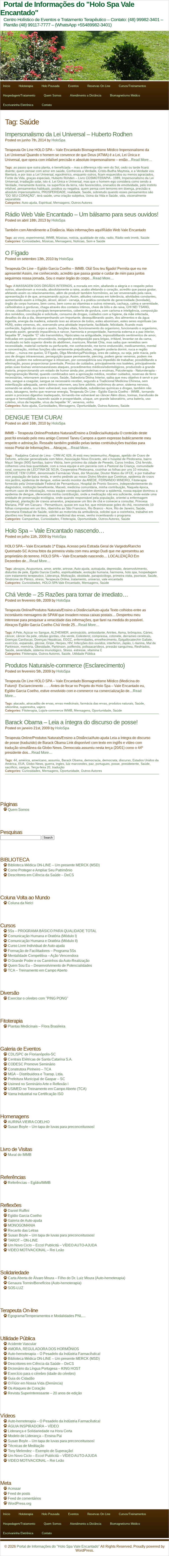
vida (122, 195)
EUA (21, 763)
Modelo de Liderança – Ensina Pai (35, 1436)
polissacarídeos (93, 646)
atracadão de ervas (39, 703)
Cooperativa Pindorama (77, 469)
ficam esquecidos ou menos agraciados (125, 174)
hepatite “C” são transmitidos (43, 335)
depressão (114, 568)
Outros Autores (81, 202)
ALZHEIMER (59, 632)
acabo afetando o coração (99, 289)
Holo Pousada (50, 86)
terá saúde (44, 195)
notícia (73, 237)
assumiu (54, 760)
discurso (125, 760)
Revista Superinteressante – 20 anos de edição (45, 1393)
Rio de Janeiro (124, 508)
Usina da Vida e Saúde (102, 195)
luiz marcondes (76, 763)
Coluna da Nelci (20, 903)
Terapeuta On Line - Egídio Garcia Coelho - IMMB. (105, 391)
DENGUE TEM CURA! (33, 417)
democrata (109, 760)
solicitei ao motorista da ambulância (73, 512)
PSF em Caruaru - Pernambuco (40, 504)
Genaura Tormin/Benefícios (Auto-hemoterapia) (44, 1283)
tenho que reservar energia (49, 391)
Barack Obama (72, 760)
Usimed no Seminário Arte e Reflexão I (38, 1084)
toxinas (132, 395)
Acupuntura (34, 568)
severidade (23, 650)
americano (39, 760)
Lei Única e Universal (67, 181)
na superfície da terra (62, 185)
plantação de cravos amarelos (42, 501)
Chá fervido (144, 462)
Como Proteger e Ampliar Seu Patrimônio (40, 870)
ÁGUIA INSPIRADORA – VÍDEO (33, 1426)
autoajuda (98, 568)
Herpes (61, 643)
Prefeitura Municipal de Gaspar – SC (36, 1079)
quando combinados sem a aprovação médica (72, 374)
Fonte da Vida (15, 178)
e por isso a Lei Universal (35, 174)
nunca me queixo (31, 353)
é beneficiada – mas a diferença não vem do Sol (85, 167)
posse (115, 763)
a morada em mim (86, 286)
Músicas (61, 237)
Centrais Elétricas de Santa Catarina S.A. (40, 1059)
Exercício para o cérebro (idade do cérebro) (41, 1373)
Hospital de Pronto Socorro (99, 483)
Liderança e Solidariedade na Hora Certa (40, 1431)
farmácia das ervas (93, 703)
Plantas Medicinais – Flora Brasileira (36, 1026)
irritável (116, 338)
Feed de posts (19, 1493)
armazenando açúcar (54, 296)
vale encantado (112, 579)
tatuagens (21, 391)
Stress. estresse (74, 650)
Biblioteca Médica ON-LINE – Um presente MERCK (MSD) (54, 865)
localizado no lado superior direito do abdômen (37, 342)
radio (110, 237)
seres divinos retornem (55, 384)
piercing (97, 356)
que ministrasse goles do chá (111, 504)
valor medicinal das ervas (67, 515)
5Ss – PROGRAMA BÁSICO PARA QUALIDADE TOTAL (52, 931)
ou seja (126, 353)
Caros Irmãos (124, 462)
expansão (26, 643)
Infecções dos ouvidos (89, 643)
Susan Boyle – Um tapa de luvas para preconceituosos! (51, 1127)
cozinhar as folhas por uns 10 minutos (121, 469)
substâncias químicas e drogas (110, 388)
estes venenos (25, 324)
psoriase (140, 575)
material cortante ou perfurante (46, 345)
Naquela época (137, 487)
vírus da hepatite (29, 402)
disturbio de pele (16, 572)
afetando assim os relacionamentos (30, 293)
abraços (19, 568)
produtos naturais (121, 703)
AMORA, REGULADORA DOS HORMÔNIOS (43, 1349)
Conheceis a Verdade (81, 171)
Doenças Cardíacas (19, 639)
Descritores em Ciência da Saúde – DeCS (41, 875)
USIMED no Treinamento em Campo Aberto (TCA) (47, 1089)
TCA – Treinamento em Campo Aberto (37, 970)
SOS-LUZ (15, 1288)
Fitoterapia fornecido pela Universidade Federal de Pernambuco (76, 481)
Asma (122, 632)
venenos (78, 402)
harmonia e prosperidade (88, 331)
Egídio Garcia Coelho (45, 572)
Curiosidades (31, 241)
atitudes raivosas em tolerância (102, 296)
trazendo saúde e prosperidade (59, 398)
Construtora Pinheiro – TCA (29, 1069)
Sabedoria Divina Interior (87, 377)
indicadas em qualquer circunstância (30, 338)
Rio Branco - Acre (100, 508)
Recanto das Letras (23, 1230)
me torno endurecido (108, 345)
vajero (41, 707)
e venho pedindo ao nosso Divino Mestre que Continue (88, 476)
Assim (74, 296)
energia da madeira (31, 321)
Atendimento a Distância (85, 95)
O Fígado (16, 252)
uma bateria (135, 398)
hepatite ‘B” (13, 335)
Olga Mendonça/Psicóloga (78, 353)
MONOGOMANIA (21, 1225)
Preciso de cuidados (79, 363)
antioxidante (96, 632)
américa (24, 760)
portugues (103, 763)
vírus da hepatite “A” (56, 402)
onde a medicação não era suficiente (106, 494)
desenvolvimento (135, 568)
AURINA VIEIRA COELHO (29, 1122)
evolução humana (95, 572)
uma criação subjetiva (69, 195)
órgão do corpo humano (22, 303)
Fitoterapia (68, 519)
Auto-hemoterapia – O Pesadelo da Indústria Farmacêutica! (54, 1354)
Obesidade (42, 646)
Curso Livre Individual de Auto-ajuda (36, 946)
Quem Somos (52, 95)
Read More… (141, 160)
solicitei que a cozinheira (117, 512)
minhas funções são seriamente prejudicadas (60, 349)
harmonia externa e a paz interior (131, 331)
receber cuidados (118, 374)
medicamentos (135, 345)
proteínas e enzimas (99, 370)
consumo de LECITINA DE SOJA (36, 469)
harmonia (116, 572)
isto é (46, 181)
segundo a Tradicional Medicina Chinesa (112, 381)
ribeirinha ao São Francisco (67, 508)
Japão (126, 643)
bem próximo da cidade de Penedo (88, 462)
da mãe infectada (136, 314)
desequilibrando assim (97, 317)
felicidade (116, 324)
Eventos (73, 86)
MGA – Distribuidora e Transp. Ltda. (35, 1074)
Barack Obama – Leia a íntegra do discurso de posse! (71, 722)
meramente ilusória (31, 185)
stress (39, 579)
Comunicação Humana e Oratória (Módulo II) (43, 941)
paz (91, 763)
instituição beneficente (38, 487)
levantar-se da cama (137, 338)
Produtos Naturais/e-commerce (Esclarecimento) (65, 665)
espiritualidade (71, 572)
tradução (58, 767)
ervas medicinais (67, 703)
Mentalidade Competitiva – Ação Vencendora (43, 955)
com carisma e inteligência (120, 310)
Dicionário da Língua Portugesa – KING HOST (44, 1368)
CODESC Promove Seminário (31, 1064)
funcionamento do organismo (99, 328)
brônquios (134, 632)
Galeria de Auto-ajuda (25, 1220)
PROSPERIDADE (54, 192)
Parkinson (59, 646)
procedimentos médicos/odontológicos (97, 367)
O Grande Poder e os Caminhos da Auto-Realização (49, 961)
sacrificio (11, 767)
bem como (47, 303)
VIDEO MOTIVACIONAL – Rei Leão (36, 1250)
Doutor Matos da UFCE (117, 473)
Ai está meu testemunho (90, 455)
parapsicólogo (101, 575)
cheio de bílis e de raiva (108, 307)
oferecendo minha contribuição (57, 494)
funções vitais (67, 328)
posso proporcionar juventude (42, 363)
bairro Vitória (53, 462)
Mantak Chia (96, 342)
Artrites (111, 632)
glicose (39, 643)
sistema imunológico (47, 650)
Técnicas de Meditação (26, 1446)
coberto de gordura (86, 310)
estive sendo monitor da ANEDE (74, 480)
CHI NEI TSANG (137, 307)
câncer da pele (26, 636)
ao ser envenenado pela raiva (130, 293)
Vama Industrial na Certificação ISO (35, 1094)
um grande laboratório (109, 398)
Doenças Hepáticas (47, 639)
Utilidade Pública (83, 653)
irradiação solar (30, 181)
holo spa (131, 572)
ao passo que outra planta (31, 167)
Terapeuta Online (57, 579)
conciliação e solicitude (42, 314)
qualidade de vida (92, 237)
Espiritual (45, 202)
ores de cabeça (108, 353)
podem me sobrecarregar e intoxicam (43, 360)
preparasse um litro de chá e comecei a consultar (99, 501)
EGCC (67, 639)
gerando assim (15, 331)
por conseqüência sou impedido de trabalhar (102, 360)
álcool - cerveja (68, 300)
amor (47, 568)
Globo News (34, 763)
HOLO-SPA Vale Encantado (61, 582)
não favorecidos (90, 185)
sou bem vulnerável (46, 388)
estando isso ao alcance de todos (70, 321)
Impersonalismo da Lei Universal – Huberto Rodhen (68, 134)
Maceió (60, 487)
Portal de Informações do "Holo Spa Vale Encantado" (58, 1546)
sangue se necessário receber (61, 381)
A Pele (17, 632)
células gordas (49, 636)
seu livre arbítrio (84, 384)
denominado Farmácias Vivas (58, 473)
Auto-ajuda (29, 202)
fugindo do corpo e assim (38, 328)
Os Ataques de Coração (26, 1388)
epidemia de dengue (36, 480)
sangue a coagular (25, 381)
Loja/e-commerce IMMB (55, 710)
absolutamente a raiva (63, 289)
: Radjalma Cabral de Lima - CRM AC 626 (42, 455)
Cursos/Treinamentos (132, 86)
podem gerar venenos (120, 356)
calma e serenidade (144, 303)
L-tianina (138, 643)
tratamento (78, 579)
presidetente (130, 763)
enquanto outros (84, 174)
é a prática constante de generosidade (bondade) (115, 300)
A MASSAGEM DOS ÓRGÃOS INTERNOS (42, 286)
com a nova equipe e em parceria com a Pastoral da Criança (92, 466)
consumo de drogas (73, 314)
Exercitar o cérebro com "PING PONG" (38, 998)
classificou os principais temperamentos (44, 310)
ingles (60, 763)
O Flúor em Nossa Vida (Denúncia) (35, 1383)
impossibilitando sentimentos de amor (129, 335)
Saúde (86, 192)
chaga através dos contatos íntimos (65, 307)
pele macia (140, 353)
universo (94, 579)
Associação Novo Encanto (82, 459)
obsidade (83, 575)
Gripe (50, 643)
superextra (27, 707)
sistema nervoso (136, 384)
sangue (24, 767)
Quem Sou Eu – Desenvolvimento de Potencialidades (50, 965)
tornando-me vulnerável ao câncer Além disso (94, 395)
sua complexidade (74, 388)
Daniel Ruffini (18, 1210)
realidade (73, 192)
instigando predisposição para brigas (83, 338)
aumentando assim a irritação (25, 300)
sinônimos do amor (110, 384)
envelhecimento (106, 639)
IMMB (50, 237)
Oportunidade (86, 405)
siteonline (11, 707)
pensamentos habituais (33, 188)
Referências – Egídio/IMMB (29, 1183)
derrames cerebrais (136, 636)
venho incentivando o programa (108, 515)
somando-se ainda (18, 388)
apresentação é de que (21, 296)
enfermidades (83, 639)
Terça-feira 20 (40, 767)
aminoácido (78, 632)
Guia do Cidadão (21, 1378)
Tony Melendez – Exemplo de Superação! (40, 1451)
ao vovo (18, 237)
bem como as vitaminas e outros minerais (86, 303)
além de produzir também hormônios (82, 293)
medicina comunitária (82, 487)
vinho (90, 402)
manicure (78, 342)
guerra (49, 763)
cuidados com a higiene (105, 314)
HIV (70, 643)
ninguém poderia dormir (110, 349)
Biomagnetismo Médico (125, 95)
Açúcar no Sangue (36, 632)
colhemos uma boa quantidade (26, 466)
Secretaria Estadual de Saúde (26, 512)
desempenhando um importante (58, 317)
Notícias (78, 241)
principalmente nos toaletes (114, 363)
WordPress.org (19, 1503)
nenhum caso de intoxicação (25, 490)
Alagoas (114, 455)
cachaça (123, 303)
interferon (113, 643)
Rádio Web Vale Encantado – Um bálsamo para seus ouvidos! (81, 214)
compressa (99, 636)
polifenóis (74, 646)
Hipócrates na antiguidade (83, 335)
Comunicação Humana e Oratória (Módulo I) (42, 936)
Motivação (68, 575)
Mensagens (61, 202)
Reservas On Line (98, 86)
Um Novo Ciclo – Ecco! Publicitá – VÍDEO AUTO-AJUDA (52, 1245)
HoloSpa (58, 140)
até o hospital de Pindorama (122, 459)
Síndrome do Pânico (19, 579)
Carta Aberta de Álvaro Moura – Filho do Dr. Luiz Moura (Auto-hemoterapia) (66, 1278)
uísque (87, 398)
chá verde (67, 636)
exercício (11, 643)
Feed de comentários (24, 1498)
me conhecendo (81, 345)
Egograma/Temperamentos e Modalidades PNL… (47, 1316)
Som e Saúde (95, 241)
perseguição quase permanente (68, 356)
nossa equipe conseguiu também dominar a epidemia (84, 490)
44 (15, 760)
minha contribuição (112, 487)
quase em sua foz (76, 504)
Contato (47, 105)
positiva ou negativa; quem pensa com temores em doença (92, 188)
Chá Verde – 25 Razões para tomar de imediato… (66, 594)
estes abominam (107, 321)
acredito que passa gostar (137, 289)
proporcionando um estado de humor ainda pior (50, 370)
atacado (19, 703)
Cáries (147, 632)
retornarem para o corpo (41, 377)
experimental (35, 237)
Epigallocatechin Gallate (135, 639)
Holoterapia (26, 86)
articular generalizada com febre (40, 459)
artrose (68, 568)
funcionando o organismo (139, 328)
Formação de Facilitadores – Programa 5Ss (42, 951)
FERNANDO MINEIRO (114, 480)
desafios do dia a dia (19, 317)
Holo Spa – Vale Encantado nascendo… (54, 530)
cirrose (10, 310)
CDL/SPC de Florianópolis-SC (32, 1054)
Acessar (14, 1488)
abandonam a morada (31, 289)
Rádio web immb (127, 237)
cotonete (115, 636)
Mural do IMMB (19, 1155)
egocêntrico (63, 174)
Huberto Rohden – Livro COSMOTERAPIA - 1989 (85, 178)
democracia (92, 760)
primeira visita (122, 575)
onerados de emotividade (120, 185)
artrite (57, 568)
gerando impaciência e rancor (48, 331)
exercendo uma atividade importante (68, 324)
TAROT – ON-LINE (23, 1240)
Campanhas (30, 519)
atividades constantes (140, 296)
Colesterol (83, 636)
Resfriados (141, 646)
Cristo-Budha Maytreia (113, 171)
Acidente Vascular (22, 1344)
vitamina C (94, 650)
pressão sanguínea (119, 646)
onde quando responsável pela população (85, 497)
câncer (9, 636)
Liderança (52, 575)
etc (39, 324)
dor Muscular (90, 473)
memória (27, 646)
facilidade (101, 324)
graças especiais (38, 178)
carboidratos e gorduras (22, 307)
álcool (52, 300)
